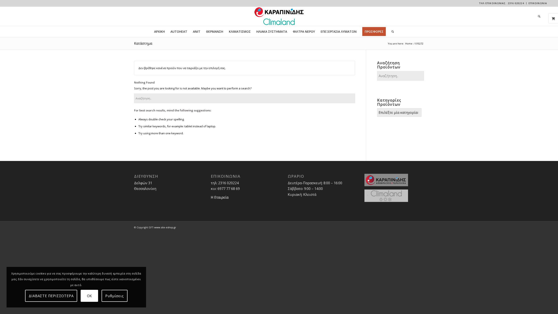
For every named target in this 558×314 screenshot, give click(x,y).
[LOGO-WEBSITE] (279, 16)
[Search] (537, 16)
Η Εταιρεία (219, 197)
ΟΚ (89, 296)
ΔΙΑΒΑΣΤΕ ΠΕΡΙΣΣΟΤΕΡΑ (51, 296)
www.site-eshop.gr (165, 227)
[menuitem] (501, 3)
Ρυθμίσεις (114, 296)
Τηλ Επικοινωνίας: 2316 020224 (501, 3)
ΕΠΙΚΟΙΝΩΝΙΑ (538, 3)
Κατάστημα (143, 43)
